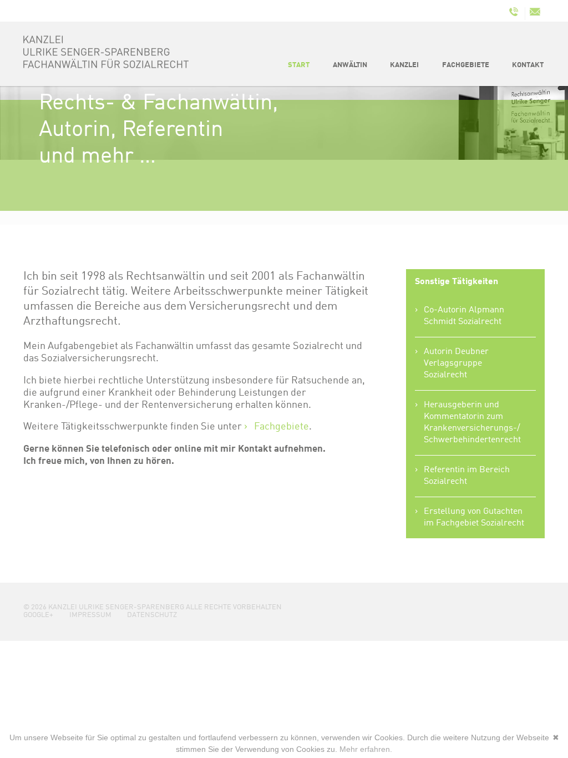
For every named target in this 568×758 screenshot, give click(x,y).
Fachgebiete (281, 427)
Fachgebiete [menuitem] (465, 65)
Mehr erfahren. (365, 749)
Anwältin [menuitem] (350, 65)
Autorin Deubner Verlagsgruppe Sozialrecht (456, 363)
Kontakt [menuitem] (528, 65)
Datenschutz (152, 615)
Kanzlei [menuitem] (404, 65)
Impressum (90, 615)
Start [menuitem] (299, 65)
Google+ (38, 615)
